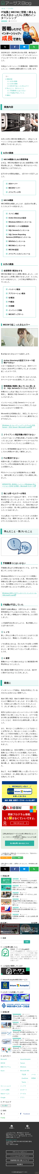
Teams (23, 1082)
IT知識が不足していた (17, 93)
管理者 (33, 1078)
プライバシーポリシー (19, 1152)
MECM (3, 1063)
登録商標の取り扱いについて (19, 1160)
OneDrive (24, 1078)
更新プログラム (6, 1067)
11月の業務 (13, 81)
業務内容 (9, 79)
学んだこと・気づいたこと (15, 88)
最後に (9, 95)
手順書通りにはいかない (18, 90)
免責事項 (20, 1164)
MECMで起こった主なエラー (19, 86)
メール (33, 1074)
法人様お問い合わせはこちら (19, 843)
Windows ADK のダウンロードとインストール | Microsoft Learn (19, 594)
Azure (2, 1070)
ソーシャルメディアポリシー (19, 1156)
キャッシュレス (6, 1086)
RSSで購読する (6, 857)
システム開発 (5, 1090)
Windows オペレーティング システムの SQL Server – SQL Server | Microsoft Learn (18, 426)
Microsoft (4, 1059)
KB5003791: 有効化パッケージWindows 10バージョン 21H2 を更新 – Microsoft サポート (19, 485)
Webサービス (5, 1094)
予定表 (23, 1074)
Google (3, 1097)
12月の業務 (13, 84)
